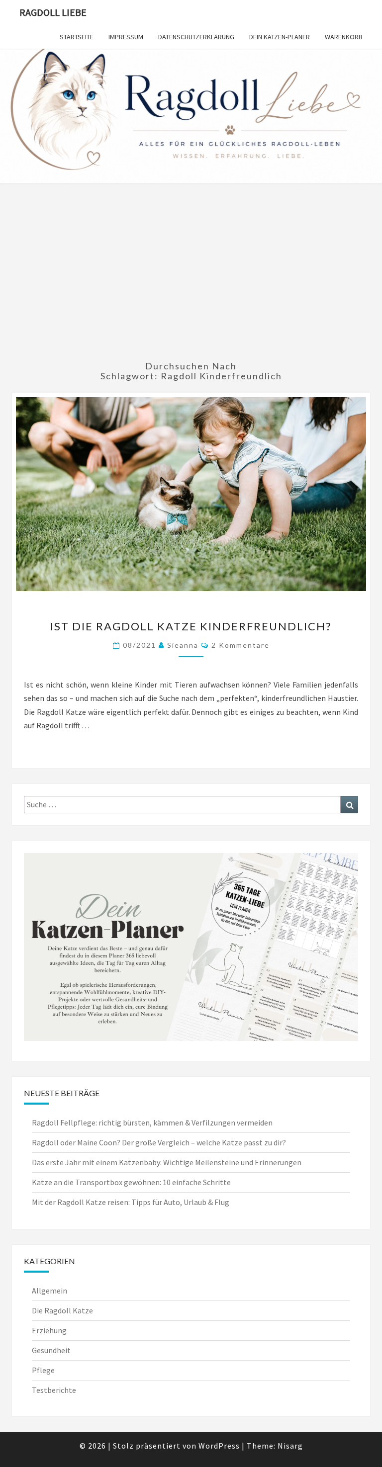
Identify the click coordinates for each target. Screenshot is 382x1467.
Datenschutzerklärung (196, 36)
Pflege (43, 1370)
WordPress (219, 1446)
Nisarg (290, 1446)
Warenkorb (344, 36)
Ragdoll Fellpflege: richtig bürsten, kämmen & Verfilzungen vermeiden (152, 1122)
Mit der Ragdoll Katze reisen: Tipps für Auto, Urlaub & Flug (130, 1202)
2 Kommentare (240, 645)
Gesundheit (51, 1350)
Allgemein (49, 1290)
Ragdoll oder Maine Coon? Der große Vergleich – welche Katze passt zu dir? (159, 1142)
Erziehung (49, 1330)
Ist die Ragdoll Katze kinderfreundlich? (191, 626)
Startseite (77, 36)
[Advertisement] (191, 276)
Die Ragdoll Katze (62, 1310)
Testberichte (54, 1390)
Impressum (125, 36)
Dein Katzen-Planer (279, 36)
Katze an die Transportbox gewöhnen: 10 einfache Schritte (131, 1182)
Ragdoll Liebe (53, 12)
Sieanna (182, 645)
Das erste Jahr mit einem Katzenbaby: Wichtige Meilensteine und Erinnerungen (166, 1162)
